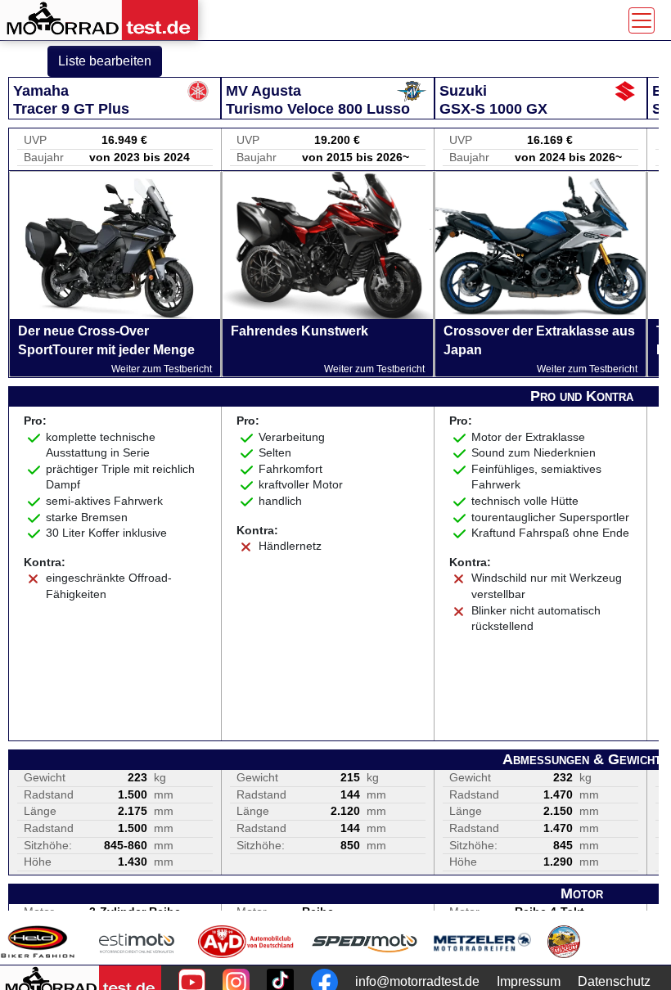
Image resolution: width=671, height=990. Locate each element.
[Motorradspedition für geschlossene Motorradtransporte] (364, 941)
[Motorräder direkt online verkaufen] (137, 941)
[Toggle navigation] (641, 20)
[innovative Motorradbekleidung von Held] (37, 941)
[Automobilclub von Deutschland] (246, 941)
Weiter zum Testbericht (161, 369)
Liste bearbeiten (104, 61)
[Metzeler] (482, 941)
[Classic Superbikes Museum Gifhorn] (563, 941)
